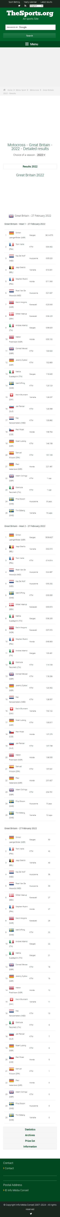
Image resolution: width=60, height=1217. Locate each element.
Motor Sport (21, 90)
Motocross (34, 90)
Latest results (46, 2)
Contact (9, 1168)
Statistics (30, 1129)
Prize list (30, 1141)
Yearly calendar (30, 2)
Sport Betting (14, 2)
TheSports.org (30, 13)
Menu (33, 44)
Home (10, 90)
